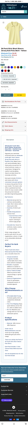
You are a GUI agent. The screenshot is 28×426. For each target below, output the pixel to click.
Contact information (19, 415)
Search (25, 11)
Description (10, 140)
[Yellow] (2, 67)
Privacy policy (21, 410)
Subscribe (7, 379)
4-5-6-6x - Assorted (8, 76)
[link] (2, 424)
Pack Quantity (4, 86)
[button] (24, 7)
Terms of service (8, 415)
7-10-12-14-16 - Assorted (10, 79)
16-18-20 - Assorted (9, 83)
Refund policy (19, 413)
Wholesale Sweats (11, 410)
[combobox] (14, 11)
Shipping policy (10, 413)
